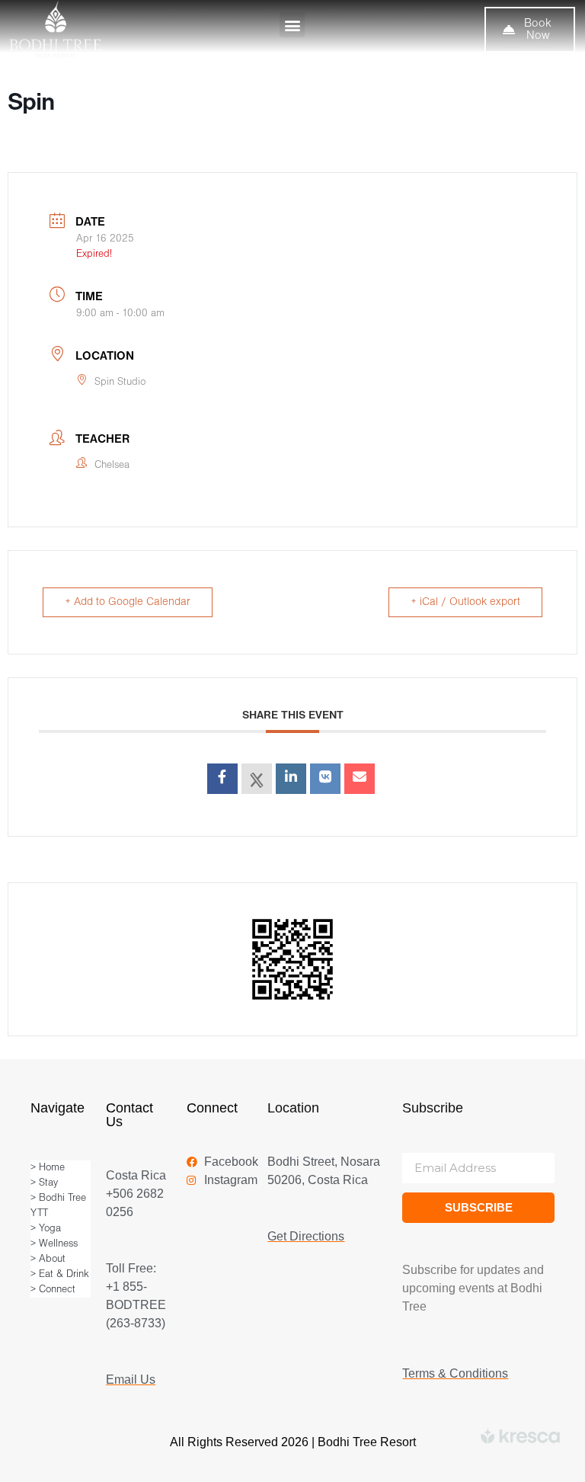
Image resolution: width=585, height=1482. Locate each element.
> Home (47, 1168)
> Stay (44, 1183)
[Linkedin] (291, 778)
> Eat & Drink (59, 1274)
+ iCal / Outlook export (465, 602)
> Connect (52, 1289)
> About (48, 1259)
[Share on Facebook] (222, 778)
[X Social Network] (256, 778)
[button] (292, 24)
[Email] (359, 778)
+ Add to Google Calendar (127, 602)
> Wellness (54, 1244)
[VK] (325, 778)
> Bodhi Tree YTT (58, 1206)
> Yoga (45, 1228)
